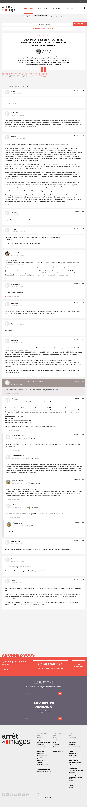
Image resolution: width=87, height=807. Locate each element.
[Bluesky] (7, 796)
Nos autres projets (73, 753)
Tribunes (71, 787)
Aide (70, 764)
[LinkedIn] (27, 796)
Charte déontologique (75, 755)
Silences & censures (42, 767)
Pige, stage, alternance (75, 762)
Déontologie (40, 751)
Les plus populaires (58, 751)
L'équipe (71, 751)
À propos (71, 749)
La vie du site (72, 740)
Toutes (54, 737)
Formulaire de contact (75, 758)
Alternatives (40, 753)
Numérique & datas (42, 749)
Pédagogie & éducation (43, 769)
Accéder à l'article (44, 24)
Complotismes (41, 760)
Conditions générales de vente (75, 778)
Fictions (39, 737)
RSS (70, 783)
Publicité (39, 762)
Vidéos (55, 749)
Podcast (71, 785)
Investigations (41, 746)
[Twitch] (19, 796)
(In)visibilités (40, 758)
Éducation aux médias (74, 746)
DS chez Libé (48, 797)
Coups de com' (41, 740)
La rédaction (46, 50)
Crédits (71, 780)
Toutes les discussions (74, 760)
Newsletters (72, 772)
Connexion (81, 1)
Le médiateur (72, 742)
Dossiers (55, 746)
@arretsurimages (46, 52)
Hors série (40, 797)
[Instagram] (15, 796)
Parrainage (72, 744)
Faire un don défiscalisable (76, 770)
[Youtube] (11, 796)
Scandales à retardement (43, 742)
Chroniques (70, 8)
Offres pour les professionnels (73, 767)
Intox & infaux (41, 744)
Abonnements (72, 737)
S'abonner (78, 24)
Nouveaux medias (42, 755)
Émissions (56, 8)
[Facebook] (3, 796)
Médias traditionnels (42, 764)
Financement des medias (44, 771)
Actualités (42, 8)
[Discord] (23, 796)
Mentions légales (73, 775)
